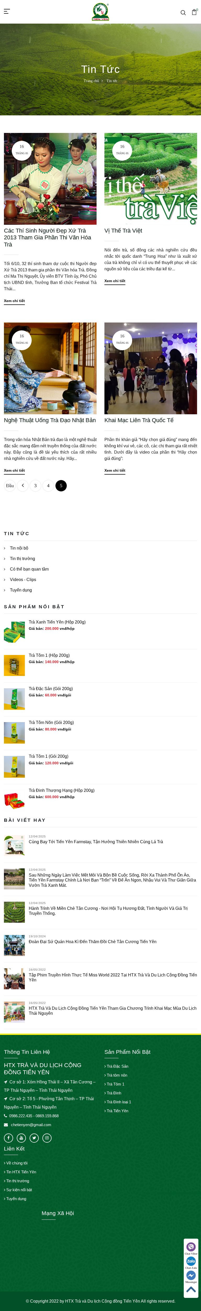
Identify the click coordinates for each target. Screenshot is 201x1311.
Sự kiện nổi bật (18, 1190)
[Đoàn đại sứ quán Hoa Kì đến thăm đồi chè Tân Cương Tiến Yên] (14, 945)
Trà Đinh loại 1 (118, 1102)
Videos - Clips (22, 579)
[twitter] (34, 1138)
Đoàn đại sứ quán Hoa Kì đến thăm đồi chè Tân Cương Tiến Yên (93, 941)
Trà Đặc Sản (117, 1066)
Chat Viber (191, 1253)
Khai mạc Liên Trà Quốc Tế (139, 420)
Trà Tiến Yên (117, 1111)
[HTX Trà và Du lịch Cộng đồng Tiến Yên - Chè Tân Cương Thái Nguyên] (100, 11)
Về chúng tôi (16, 1163)
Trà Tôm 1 (115, 1084)
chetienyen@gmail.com (30, 1124)
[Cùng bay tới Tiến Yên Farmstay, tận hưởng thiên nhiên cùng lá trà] (14, 845)
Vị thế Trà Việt (123, 230)
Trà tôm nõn (116, 1075)
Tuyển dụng (20, 590)
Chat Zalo (191, 1267)
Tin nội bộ (18, 548)
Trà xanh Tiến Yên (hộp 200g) (57, 622)
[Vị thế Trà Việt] (150, 178)
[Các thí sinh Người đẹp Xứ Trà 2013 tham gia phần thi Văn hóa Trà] (50, 178)
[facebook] (8, 1138)
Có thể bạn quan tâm (29, 569)
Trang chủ (91, 81)
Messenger (191, 1282)
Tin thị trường (22, 558)
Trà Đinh (113, 1093)
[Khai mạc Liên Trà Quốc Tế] (150, 368)
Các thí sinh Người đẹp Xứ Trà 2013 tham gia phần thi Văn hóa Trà (47, 237)
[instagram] (47, 1138)
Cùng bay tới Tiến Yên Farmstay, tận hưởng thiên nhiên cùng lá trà (96, 842)
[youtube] (21, 1138)
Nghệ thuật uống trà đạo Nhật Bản (50, 420)
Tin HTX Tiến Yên (20, 1172)
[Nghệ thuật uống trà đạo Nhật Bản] (50, 368)
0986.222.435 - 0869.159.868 (34, 1116)
